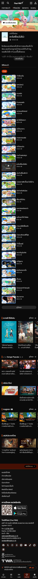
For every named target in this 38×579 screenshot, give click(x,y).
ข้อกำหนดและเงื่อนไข (7, 486)
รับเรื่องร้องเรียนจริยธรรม (9, 493)
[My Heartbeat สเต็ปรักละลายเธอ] (9, 332)
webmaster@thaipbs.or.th (10, 536)
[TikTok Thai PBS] (30, 545)
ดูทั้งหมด (19, 307)
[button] (28, 20)
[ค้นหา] (7, 3)
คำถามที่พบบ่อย (6, 476)
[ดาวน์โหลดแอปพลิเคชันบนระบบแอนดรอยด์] (20, 513)
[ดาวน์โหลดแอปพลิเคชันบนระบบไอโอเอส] (20, 508)
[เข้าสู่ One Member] (35, 3)
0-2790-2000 (9, 529)
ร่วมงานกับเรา (6, 482)
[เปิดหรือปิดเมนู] (31, 3)
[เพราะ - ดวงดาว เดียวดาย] (10, 364)
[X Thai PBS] (8, 545)
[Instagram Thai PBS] (12, 545)
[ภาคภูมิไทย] (10, 443)
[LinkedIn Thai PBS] (3, 549)
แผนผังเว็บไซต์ (6, 472)
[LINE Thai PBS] (21, 545)
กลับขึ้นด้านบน (29, 466)
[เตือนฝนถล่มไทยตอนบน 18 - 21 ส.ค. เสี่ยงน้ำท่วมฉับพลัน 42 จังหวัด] (10, 416)
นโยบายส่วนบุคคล (7, 479)
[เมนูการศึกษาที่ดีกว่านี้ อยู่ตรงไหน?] (28, 390)
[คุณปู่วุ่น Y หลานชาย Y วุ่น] (25, 332)
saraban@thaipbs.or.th (9, 540)
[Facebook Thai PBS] (3, 545)
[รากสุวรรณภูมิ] (28, 443)
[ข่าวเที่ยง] (10, 390)
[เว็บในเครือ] (2, 3)
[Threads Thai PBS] (16, 545)
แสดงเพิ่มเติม (19, 59)
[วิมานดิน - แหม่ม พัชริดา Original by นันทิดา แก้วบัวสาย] (28, 364)
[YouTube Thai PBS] (25, 545)
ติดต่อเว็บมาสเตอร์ (7, 489)
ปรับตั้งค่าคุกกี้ (6, 496)
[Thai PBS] (19, 3)
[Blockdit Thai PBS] (34, 545)
